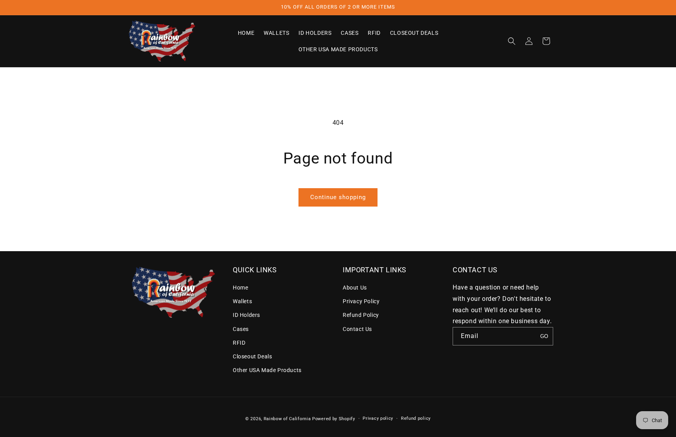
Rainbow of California (287, 418)
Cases (241, 329)
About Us (355, 287)
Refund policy (416, 418)
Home (240, 287)
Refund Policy (361, 315)
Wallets (242, 301)
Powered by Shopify (333, 418)
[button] (511, 41)
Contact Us (357, 329)
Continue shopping (338, 197)
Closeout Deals (252, 356)
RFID (239, 343)
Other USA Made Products (267, 370)
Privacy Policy (361, 301)
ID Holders (246, 315)
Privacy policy (378, 418)
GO (544, 336)
